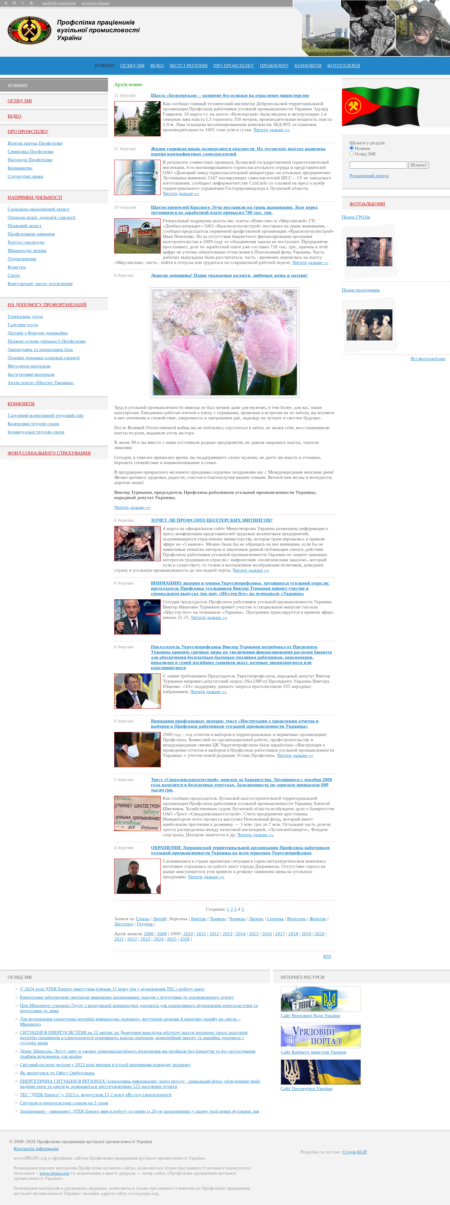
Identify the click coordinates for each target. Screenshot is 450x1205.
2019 (306, 933)
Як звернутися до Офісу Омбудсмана (57, 1072)
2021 (119, 938)
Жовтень (317, 918)
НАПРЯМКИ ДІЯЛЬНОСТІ (35, 197)
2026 (185, 938)
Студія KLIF (355, 1152)
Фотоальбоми (367, 203)
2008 (162, 933)
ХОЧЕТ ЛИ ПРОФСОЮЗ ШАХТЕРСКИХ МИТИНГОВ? (212, 520)
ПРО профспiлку (233, 65)
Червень (237, 918)
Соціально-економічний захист (38, 209)
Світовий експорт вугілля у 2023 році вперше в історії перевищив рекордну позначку (105, 1064)
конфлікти (307, 65)
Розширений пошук (369, 175)
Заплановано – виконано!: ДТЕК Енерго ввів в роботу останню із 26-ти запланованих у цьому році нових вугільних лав (139, 1111)
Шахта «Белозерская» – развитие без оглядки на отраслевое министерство (230, 95)
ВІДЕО (157, 65)
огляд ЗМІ (132, 65)
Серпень (275, 918)
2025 (172, 938)
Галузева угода (23, 324)
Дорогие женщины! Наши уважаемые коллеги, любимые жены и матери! (229, 275)
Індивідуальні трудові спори (36, 431)
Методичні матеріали (29, 366)
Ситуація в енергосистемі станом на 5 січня (64, 1102)
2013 (227, 933)
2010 (188, 933)
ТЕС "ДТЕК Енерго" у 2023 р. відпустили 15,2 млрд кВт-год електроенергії (95, 1094)
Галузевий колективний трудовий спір (46, 415)
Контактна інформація (36, 1148)
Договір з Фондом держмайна (38, 332)
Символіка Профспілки (31, 151)
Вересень (296, 918)
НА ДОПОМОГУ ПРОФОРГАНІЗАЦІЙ (47, 304)
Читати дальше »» (271, 129)
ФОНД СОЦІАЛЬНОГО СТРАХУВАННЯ (49, 453)
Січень (142, 918)
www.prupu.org (54, 1173)
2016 (267, 933)
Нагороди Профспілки (30, 159)
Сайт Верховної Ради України (310, 1015)
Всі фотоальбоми (428, 358)
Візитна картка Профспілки (35, 143)
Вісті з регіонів (189, 65)
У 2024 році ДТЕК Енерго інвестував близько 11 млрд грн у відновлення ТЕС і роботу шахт (112, 988)
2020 (319, 933)
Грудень (145, 923)
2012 (214, 933)
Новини (104, 65)
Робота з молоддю (26, 242)
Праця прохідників (361, 290)
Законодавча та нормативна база (40, 349)
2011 (201, 933)
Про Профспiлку (28, 131)
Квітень (198, 918)
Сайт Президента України (306, 1088)
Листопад (123, 923)
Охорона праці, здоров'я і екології (41, 217)
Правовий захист (25, 225)
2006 (149, 933)
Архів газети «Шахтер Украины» (41, 382)
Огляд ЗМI (20, 100)
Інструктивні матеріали (31, 374)
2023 (145, 938)
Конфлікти (21, 403)
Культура (17, 267)
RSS (327, 956)
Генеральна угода (25, 316)
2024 (158, 938)
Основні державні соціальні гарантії (44, 357)
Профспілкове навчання (31, 233)
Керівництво (20, 168)
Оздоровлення (22, 258)
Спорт (14, 275)
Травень (218, 918)
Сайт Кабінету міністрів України (313, 1052)
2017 (280, 933)
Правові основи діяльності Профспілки (47, 341)
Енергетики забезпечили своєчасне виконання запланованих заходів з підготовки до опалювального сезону (127, 997)
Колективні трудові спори (33, 423)
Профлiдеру (274, 65)
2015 (254, 933)
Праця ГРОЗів (356, 217)
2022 (132, 938)
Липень (256, 918)
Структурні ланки (25, 176)
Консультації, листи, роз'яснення (40, 283)
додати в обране (95, 3)
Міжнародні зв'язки (27, 250)
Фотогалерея (343, 65)
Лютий (159, 918)
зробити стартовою (59, 3)
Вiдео (14, 116)
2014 (241, 933)
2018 (293, 933)
